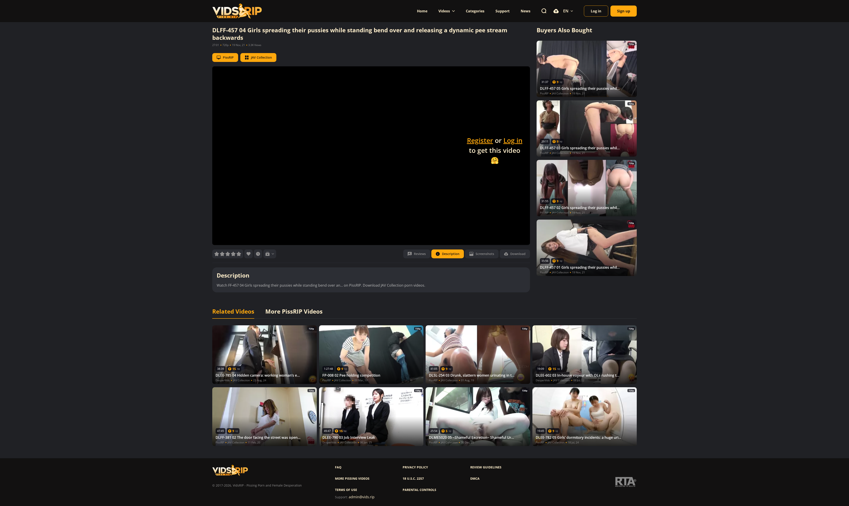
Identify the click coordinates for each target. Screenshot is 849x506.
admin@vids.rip (362, 497)
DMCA (475, 479)
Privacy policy (415, 467)
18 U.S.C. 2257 (413, 479)
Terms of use (346, 490)
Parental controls (419, 490)
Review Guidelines (485, 467)
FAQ (338, 467)
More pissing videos (352, 479)
